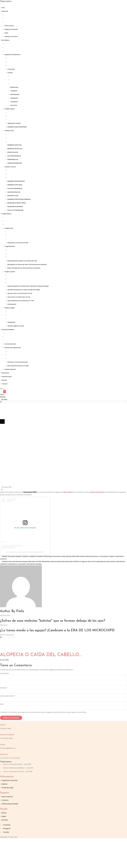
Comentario (4, 673)
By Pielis (4, 399)
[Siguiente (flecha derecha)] (2, 421)
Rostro (96, 556)
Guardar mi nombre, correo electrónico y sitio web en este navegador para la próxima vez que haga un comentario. (44, 712)
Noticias (68, 556)
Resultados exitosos (49, 561)
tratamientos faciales (34, 564)
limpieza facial (52, 556)
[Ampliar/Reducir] (2, 840)
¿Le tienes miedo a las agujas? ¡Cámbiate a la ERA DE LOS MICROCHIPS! (57, 630)
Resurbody (90, 556)
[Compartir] (11, 840)
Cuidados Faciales (35, 556)
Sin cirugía (81, 561)
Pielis (73, 556)
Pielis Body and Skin (35, 561)
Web (1, 704)
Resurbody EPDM (30, 492)
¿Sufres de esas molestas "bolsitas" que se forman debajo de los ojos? (52, 621)
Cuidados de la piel (8, 561)
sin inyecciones (109, 561)
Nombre (3, 688)
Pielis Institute (80, 556)
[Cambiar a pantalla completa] (7, 840)
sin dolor (88, 561)
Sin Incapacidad (97, 561)
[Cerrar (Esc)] (16, 840)
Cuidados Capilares (22, 556)
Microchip (61, 556)
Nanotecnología (21, 561)
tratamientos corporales (16, 564)
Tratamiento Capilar (106, 556)
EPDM (44, 556)
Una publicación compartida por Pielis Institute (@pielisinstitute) (25, 552)
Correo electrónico (7, 696)
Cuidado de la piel (7, 556)
